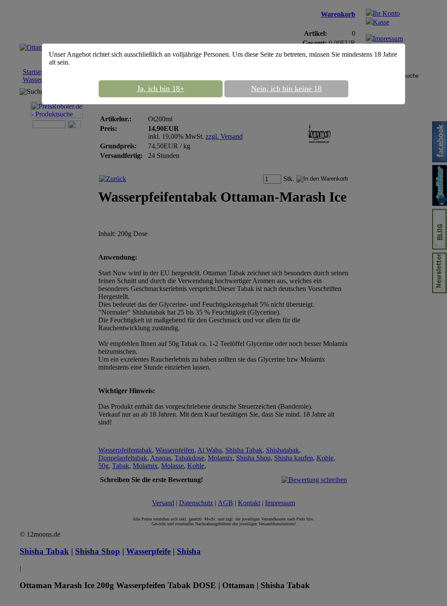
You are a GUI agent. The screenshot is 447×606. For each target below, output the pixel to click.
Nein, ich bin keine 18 (286, 88)
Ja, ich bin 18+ (160, 88)
